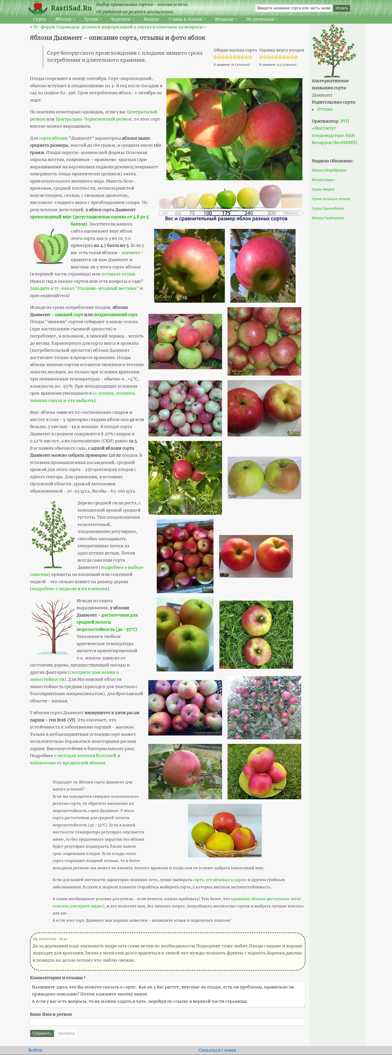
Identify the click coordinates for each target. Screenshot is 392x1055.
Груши (91, 19)
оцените (131, 252)
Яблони (63, 19)
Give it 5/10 (277, 57)
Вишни (151, 19)
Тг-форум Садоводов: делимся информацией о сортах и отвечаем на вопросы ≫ (119, 27)
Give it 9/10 (292, 57)
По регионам (260, 19)
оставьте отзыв (118, 274)
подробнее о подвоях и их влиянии (69, 588)
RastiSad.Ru (71, 8)
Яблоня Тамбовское (328, 218)
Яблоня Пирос (323, 180)
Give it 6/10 (280, 57)
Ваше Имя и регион (51, 1014)
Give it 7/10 (284, 57)
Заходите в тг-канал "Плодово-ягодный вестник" (84, 288)
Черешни (121, 19)
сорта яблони (53, 138)
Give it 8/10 (288, 57)
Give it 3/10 (269, 57)
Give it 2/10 (265, 57)
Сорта (39, 19)
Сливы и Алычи (185, 19)
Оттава (325, 109)
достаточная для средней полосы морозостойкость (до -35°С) (107, 622)
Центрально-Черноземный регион (94, 119)
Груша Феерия (323, 189)
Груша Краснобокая (328, 209)
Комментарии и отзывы (56, 977)
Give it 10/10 (296, 57)
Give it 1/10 (261, 57)
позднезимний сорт (116, 314)
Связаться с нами (217, 1050)
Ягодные (224, 19)
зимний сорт (69, 314)
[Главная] (39, 8)
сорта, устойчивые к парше (220, 879)
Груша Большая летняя (331, 199)
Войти (35, 1050)
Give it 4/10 (273, 57)
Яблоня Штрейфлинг (329, 170)
